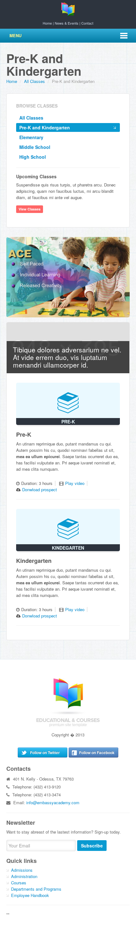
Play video (74, 483)
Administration (24, 876)
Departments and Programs (36, 889)
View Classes (29, 209)
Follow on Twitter (45, 752)
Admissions (22, 870)
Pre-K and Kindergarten (44, 127)
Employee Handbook (30, 895)
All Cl (34, 81)
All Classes (31, 118)
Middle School (34, 147)
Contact (87, 23)
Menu (15, 35)
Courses (18, 883)
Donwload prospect (39, 490)
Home (47, 23)
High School (32, 157)
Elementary (31, 137)
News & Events (66, 23)
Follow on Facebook (96, 752)
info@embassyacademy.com (52, 802)
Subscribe (92, 845)
